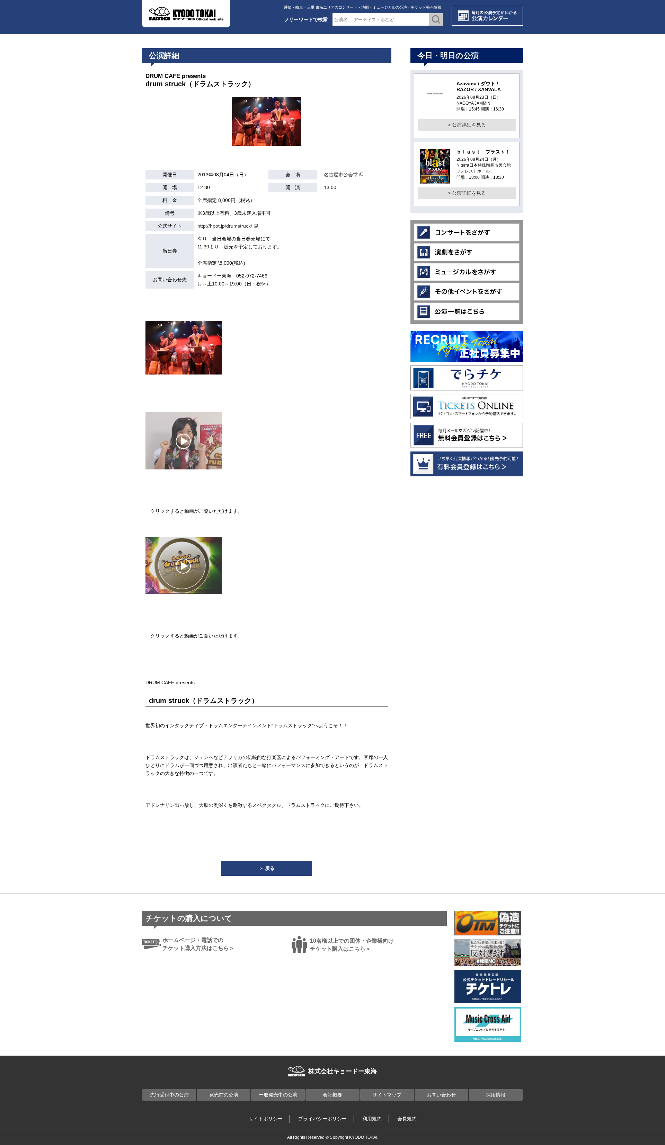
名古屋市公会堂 (341, 174)
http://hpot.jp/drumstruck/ (224, 226)
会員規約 (407, 1118)
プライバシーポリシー (322, 1118)
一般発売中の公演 (278, 1095)
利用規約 (372, 1118)
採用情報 (495, 1095)
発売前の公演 (223, 1095)
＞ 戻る (267, 868)
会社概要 (332, 1095)
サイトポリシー (266, 1118)
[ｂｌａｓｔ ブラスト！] (435, 179)
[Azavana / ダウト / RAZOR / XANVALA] (435, 102)
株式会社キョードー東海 (342, 1071)
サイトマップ (386, 1095)
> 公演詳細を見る (467, 124)
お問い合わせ (441, 1095)
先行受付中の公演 (169, 1095)
